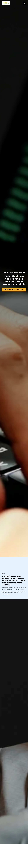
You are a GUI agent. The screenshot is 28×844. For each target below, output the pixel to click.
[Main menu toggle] (24, 3)
